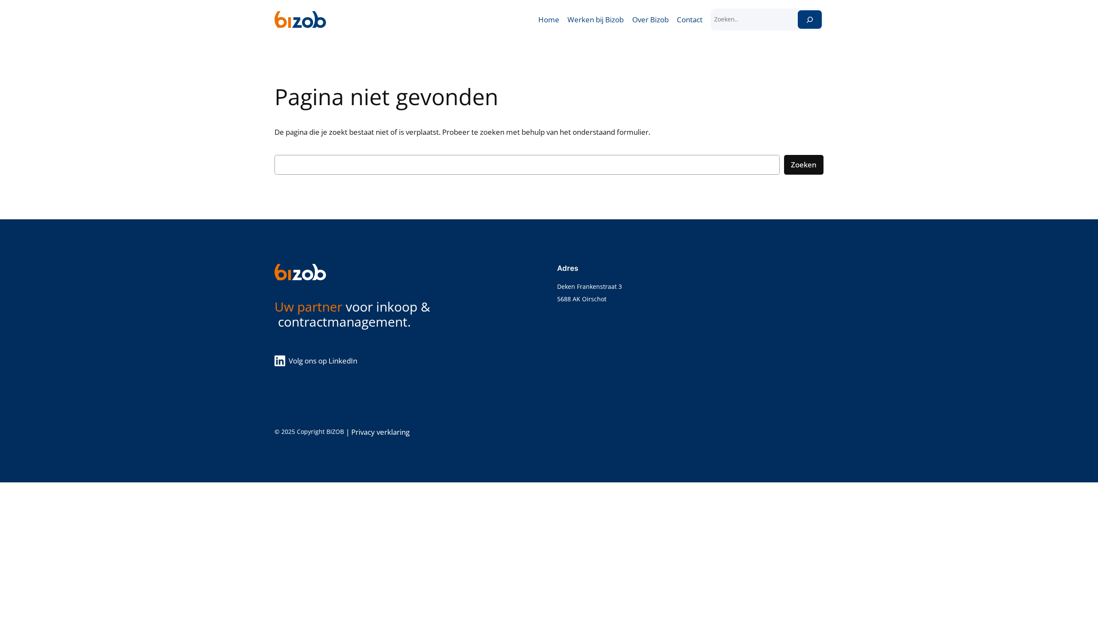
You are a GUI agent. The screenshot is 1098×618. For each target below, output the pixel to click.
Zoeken (804, 165)
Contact (690, 19)
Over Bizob (650, 19)
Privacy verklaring (380, 432)
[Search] (810, 19)
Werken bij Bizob (595, 19)
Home (548, 19)
